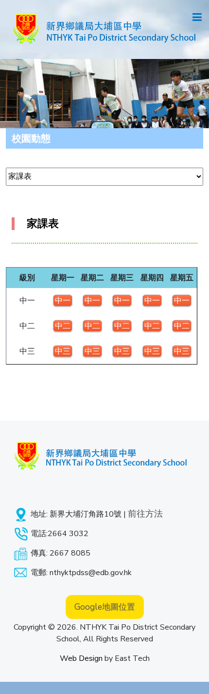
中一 (62, 300)
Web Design (81, 658)
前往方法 (145, 514)
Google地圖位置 (104, 607)
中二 (62, 326)
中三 (62, 351)
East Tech (132, 658)
